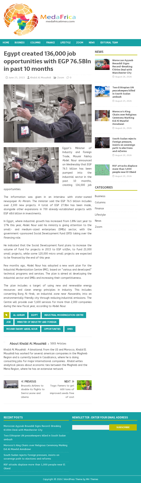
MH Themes (92, 479)
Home (6, 42)
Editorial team (109, 42)
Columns (35, 42)
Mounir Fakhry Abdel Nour (21, 329)
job (8, 322)
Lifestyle (65, 42)
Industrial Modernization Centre (63, 315)
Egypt (34, 315)
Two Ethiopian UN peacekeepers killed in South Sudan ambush (123, 92)
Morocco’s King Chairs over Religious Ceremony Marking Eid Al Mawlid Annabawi (124, 118)
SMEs (70, 329)
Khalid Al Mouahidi (40, 77)
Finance (50, 42)
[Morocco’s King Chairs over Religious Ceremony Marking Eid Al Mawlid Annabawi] (102, 119)
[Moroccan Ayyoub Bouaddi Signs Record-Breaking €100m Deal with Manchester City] (102, 67)
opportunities (52, 329)
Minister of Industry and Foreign (36, 322)
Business (20, 42)
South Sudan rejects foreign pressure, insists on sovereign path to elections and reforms (124, 145)
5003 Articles (58, 343)
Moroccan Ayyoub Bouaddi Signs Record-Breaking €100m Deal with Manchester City (122, 66)
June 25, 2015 (17, 77)
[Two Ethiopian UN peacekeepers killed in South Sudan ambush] (102, 95)
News (92, 42)
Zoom (79, 42)
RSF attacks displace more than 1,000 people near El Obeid (124, 169)
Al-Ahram (19, 315)
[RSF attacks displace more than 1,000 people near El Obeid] (102, 173)
